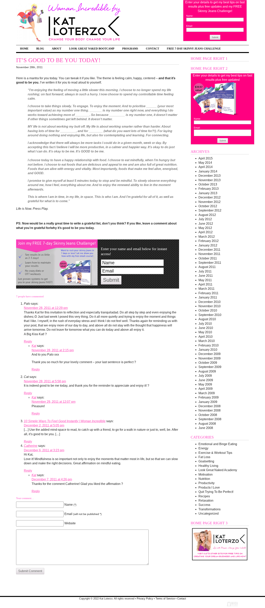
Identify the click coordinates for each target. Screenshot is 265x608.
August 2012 (207, 215)
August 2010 (207, 319)
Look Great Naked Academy (217, 470)
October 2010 (207, 310)
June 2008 (205, 428)
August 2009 (207, 371)
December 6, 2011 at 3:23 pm (44, 450)
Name (70, 504)
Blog (40, 48)
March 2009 (206, 393)
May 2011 (205, 280)
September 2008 (209, 419)
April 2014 (205, 167)
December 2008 (209, 406)
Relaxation (205, 500)
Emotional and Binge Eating (217, 444)
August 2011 (207, 267)
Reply (28, 341)
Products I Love (209, 487)
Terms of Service (165, 598)
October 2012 (207, 206)
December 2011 (209, 249)
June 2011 (205, 275)
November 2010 (209, 306)
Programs (130, 48)
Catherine (30, 445)
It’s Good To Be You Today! (58, 60)
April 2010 (205, 336)
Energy (203, 448)
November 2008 (209, 410)
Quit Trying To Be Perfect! (215, 491)
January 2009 (207, 402)
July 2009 (205, 375)
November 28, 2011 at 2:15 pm (53, 350)
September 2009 (209, 367)
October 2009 (207, 362)
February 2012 (208, 241)
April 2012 (205, 232)
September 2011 (209, 262)
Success (204, 504)
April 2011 (205, 284)
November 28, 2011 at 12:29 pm (46, 308)
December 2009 (209, 354)
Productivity (206, 483)
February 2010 (208, 345)
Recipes (204, 496)
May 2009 (205, 384)
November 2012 (209, 202)
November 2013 (209, 180)
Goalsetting (206, 461)
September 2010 (209, 315)
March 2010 (206, 341)
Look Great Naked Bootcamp (91, 48)
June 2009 (205, 380)
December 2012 (209, 197)
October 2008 (207, 415)
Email (83, 514)
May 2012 (205, 228)
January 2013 (207, 193)
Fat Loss (204, 457)
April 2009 (205, 388)
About (56, 48)
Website (70, 523)
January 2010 (207, 349)
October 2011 (207, 258)
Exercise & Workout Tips (215, 452)
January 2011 (207, 297)
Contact (152, 48)
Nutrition (204, 478)
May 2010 (205, 332)
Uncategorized (208, 513)
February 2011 (208, 293)
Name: (189, 16)
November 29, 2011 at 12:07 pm (53, 401)
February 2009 (208, 397)
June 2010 (205, 328)
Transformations (209, 509)
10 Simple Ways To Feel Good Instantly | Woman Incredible (65, 421)
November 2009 (209, 358)
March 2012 (206, 236)
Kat (34, 345)
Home (24, 48)
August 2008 (207, 423)
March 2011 (206, 288)
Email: (189, 26)
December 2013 (209, 175)
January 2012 (207, 245)
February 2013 (208, 188)
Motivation (205, 474)
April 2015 (205, 158)
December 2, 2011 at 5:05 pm (44, 425)
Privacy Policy (145, 598)
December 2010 (209, 302)
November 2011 (209, 254)
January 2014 (207, 171)
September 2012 (209, 210)
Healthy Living (208, 465)
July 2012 (205, 219)
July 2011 (205, 271)
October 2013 (207, 184)
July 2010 (205, 323)
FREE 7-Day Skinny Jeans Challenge (194, 48)
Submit (215, 37)
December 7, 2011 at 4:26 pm (52, 479)
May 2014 (205, 162)
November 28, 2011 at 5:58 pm (45, 381)
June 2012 (205, 223)
